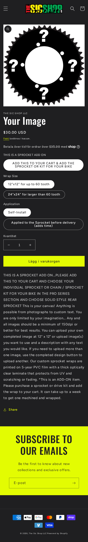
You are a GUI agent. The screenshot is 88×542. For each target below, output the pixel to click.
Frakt (6, 138)
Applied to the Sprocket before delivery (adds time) (43, 224)
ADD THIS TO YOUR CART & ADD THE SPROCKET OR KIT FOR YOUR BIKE (43, 164)
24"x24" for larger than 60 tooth (34, 194)
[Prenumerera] (74, 483)
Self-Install (17, 212)
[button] (6, 9)
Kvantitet (9, 236)
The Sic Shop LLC (37, 533)
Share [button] (13, 410)
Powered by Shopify (57, 533)
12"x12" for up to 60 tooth (29, 184)
